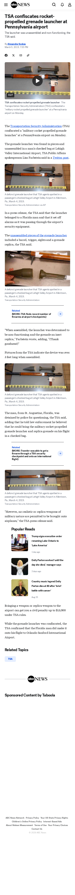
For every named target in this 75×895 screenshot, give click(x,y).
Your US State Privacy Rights (54, 817)
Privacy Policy (32, 817)
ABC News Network (15, 817)
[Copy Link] (28, 55)
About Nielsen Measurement (19, 825)
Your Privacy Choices (58, 825)
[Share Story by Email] (20, 55)
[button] (6, 4)
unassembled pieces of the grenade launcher (38, 235)
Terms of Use (40, 825)
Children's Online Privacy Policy (27, 821)
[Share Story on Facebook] (6, 55)
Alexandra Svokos (17, 44)
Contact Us (37, 829)
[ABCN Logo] (20, 4)
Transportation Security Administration (36, 126)
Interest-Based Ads (52, 821)
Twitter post (61, 157)
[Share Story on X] (13, 55)
